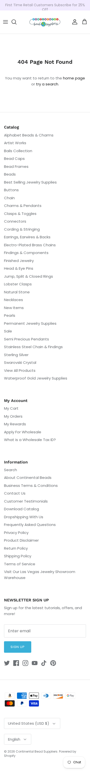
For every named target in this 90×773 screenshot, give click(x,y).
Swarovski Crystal (20, 362)
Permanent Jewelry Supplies (30, 323)
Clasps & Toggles (20, 213)
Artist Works (15, 142)
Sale (8, 331)
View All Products (20, 370)
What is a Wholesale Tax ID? (30, 439)
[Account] (73, 21)
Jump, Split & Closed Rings (28, 276)
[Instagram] (25, 663)
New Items (14, 307)
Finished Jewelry (19, 260)
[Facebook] (16, 663)
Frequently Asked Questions (30, 524)
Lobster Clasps (18, 284)
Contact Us (15, 493)
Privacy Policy (16, 532)
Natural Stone (17, 292)
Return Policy (16, 548)
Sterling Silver (16, 354)
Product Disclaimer (21, 540)
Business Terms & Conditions (31, 485)
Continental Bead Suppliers (37, 751)
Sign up (17, 646)
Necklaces (13, 299)
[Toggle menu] (5, 21)
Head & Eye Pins (18, 268)
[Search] (16, 21)
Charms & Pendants (23, 205)
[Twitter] (7, 663)
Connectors (15, 221)
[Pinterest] (53, 663)
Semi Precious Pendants (26, 339)
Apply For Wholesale (22, 432)
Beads (10, 174)
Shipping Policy (17, 556)
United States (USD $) (28, 723)
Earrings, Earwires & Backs (27, 237)
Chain (9, 197)
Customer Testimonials (26, 501)
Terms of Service (19, 564)
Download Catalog (21, 509)
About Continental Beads (28, 477)
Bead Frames (16, 166)
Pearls (9, 315)
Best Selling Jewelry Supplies (30, 182)
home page (74, 78)
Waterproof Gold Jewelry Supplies (35, 378)
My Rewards (15, 424)
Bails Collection (18, 150)
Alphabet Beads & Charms (29, 135)
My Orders (13, 416)
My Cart (11, 408)
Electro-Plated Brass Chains (30, 245)
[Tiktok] (44, 663)
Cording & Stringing (22, 229)
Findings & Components (26, 252)
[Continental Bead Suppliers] (45, 22)
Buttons (11, 190)
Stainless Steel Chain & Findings (33, 346)
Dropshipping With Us (23, 516)
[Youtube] (35, 663)
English (14, 739)
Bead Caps (14, 158)
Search (10, 469)
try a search (47, 84)
